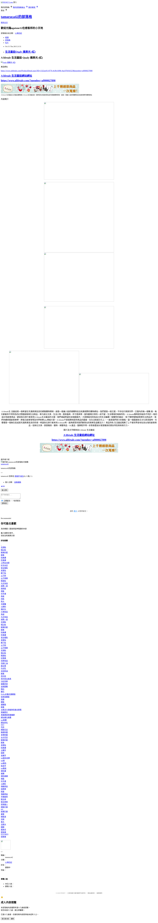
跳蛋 (2, 791)
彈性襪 (3, 771)
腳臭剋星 (4, 552)
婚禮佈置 (4, 732)
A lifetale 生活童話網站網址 (16, 75)
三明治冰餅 (5, 563)
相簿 (7, 37)
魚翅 (2, 614)
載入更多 (4, 490)
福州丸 (3, 609)
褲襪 (2, 773)
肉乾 (2, 599)
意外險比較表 (6, 679)
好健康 (3, 658)
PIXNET (63, 893)
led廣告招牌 (5, 758)
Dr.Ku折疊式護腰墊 (8, 694)
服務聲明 (99, 893)
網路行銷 (4, 807)
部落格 (7, 40)
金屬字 (3, 755)
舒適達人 (4, 804)
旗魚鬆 (3, 588)
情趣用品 (4, 786)
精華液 (3, 817)
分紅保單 (4, 681)
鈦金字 (3, 766)
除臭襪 (3, 558)
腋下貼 (3, 573)
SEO (2, 725)
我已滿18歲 (5, 919)
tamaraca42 (5, 464)
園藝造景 (4, 684)
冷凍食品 (4, 612)
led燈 (3, 761)
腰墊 (2, 702)
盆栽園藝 (4, 686)
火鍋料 (3, 607)
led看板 (3, 768)
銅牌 (2, 753)
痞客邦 (17, 476)
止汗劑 (3, 576)
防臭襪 (3, 560)
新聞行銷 (4, 811)
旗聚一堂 (4, 586)
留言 (22, 476)
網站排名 (4, 723)
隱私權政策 (91, 893)
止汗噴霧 (4, 578)
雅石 (2, 689)
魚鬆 (2, 596)
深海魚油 (4, 671)
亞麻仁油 (4, 663)
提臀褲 (3, 837)
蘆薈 (2, 814)
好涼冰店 (4, 565)
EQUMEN (4, 834)
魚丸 (2, 601)
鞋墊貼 (3, 581)
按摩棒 (3, 789)
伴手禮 (3, 594)
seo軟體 (4, 720)
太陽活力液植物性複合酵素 (11, 710)
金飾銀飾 (17, 482)
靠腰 (2, 699)
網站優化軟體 (6, 717)
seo (2, 809)
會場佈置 (4, 735)
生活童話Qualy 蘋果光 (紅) (20, 51)
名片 (7, 43)
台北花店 (4, 737)
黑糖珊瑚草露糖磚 (8, 715)
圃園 (2, 827)
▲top (3, 486)
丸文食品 (4, 583)
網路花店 (4, 730)
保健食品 (4, 661)
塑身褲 (3, 832)
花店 (2, 727)
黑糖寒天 (4, 712)
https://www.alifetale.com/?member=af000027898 (28, 80)
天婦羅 (3, 604)
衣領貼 (3, 547)
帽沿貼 (3, 550)
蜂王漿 (3, 666)
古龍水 (3, 824)
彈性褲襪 (4, 776)
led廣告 (3, 763)
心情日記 (18, 33)
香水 (2, 822)
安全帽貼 (4, 568)
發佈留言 (4, 503)
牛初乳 (3, 668)
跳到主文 (4, 23)
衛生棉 (3, 799)
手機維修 (4, 797)
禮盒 (2, 591)
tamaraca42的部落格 (16, 17)
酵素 (2, 674)
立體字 (3, 750)
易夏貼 (3, 570)
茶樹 (2, 819)
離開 (12, 919)
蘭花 (2, 692)
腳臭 (2, 555)
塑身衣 (3, 830)
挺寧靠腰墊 (5, 697)
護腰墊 (3, 704)
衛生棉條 (4, 802)
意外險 (3, 676)
